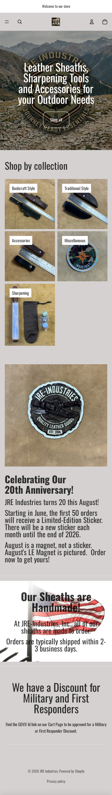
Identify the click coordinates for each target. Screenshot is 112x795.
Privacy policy (56, 781)
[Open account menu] (91, 21)
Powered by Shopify (72, 771)
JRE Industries (49, 771)
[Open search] (19, 21)
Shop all (56, 119)
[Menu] (7, 22)
